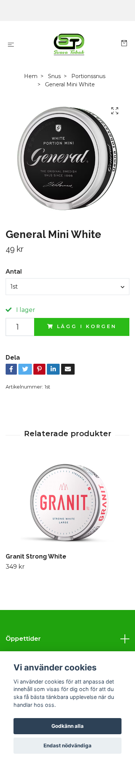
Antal (14, 271)
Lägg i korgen (87, 326)
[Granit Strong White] (67, 503)
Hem (31, 76)
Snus (54, 76)
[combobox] (67, 286)
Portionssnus (88, 76)
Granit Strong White (36, 556)
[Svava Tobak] (69, 44)
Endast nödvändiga (68, 745)
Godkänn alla (67, 726)
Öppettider (23, 638)
